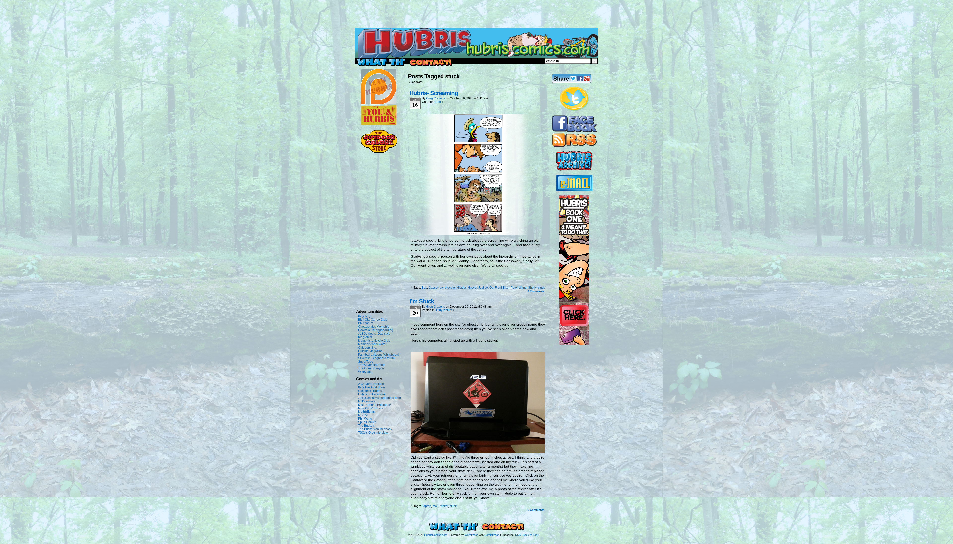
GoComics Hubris (370, 391)
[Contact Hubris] (574, 131)
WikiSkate (365, 372)
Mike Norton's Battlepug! (374, 405)
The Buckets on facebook (375, 429)
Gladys (462, 287)
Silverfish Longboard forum (376, 358)
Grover (472, 287)
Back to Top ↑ (531, 534)
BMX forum (365, 323)
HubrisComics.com (435, 534)
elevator (450, 287)
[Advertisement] (476, 11)
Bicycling (364, 316)
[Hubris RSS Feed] (574, 145)
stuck (541, 287)
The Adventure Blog (371, 365)
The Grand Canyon (371, 368)
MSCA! (363, 415)
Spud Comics (367, 422)
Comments (536, 291)
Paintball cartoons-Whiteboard (378, 354)
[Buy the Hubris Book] (574, 343)
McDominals (366, 401)
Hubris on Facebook (371, 394)
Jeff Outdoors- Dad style (374, 333)
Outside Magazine (370, 351)
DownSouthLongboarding (375, 330)
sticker (444, 506)
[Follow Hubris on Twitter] (574, 110)
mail (435, 506)
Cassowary (436, 287)
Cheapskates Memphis (373, 326)
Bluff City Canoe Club (372, 319)
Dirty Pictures (445, 310)
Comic (438, 102)
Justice (483, 287)
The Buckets (366, 425)
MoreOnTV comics (370, 408)
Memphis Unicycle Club (374, 340)
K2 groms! (365, 337)
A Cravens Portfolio (371, 384)
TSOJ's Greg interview (373, 432)
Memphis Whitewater (372, 344)
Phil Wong (365, 418)
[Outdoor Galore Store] (378, 152)
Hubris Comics (476, 43)
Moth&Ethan (366, 411)
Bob (424, 287)
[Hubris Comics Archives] (574, 169)
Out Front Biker (499, 287)
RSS (518, 534)
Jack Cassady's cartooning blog (379, 398)
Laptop (426, 506)
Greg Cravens (435, 98)
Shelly (532, 287)
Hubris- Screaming (433, 93)
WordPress (471, 534)
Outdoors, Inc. (367, 347)
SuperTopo (365, 361)
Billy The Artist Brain (371, 387)
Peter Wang (519, 287)
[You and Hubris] (378, 124)
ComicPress (491, 534)
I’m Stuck (421, 301)
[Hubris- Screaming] (478, 233)
